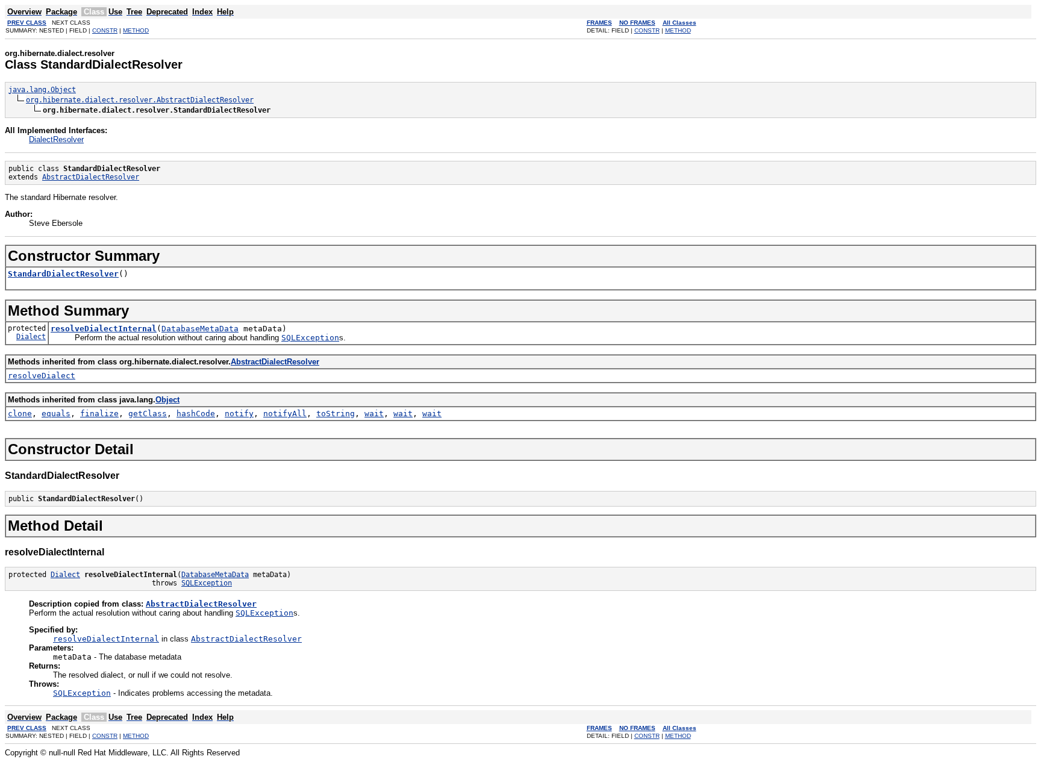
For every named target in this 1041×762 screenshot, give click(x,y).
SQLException (206, 583)
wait (374, 413)
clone (20, 413)
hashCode (196, 413)
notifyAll (285, 413)
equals (56, 413)
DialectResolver (56, 139)
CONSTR (104, 30)
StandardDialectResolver (63, 273)
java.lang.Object (42, 90)
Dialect (31, 337)
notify (239, 413)
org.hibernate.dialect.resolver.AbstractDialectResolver (140, 100)
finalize (99, 413)
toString (335, 413)
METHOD (136, 30)
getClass (147, 413)
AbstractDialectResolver (90, 177)
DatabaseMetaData (200, 328)
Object (167, 399)
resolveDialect (41, 375)
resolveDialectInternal (104, 328)
